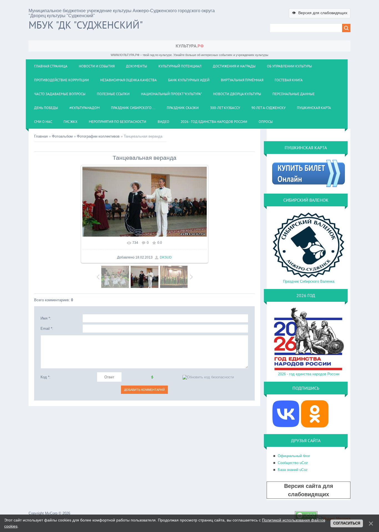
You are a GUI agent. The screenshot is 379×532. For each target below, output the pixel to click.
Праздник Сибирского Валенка (308, 281)
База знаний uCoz (293, 470)
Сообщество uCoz (293, 463)
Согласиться (346, 523)
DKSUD (166, 257)
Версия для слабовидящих (319, 13)
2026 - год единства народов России (308, 374)
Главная (41, 136)
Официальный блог (294, 456)
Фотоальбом (62, 136)
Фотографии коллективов (98, 136)
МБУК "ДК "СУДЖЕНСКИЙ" (86, 24)
